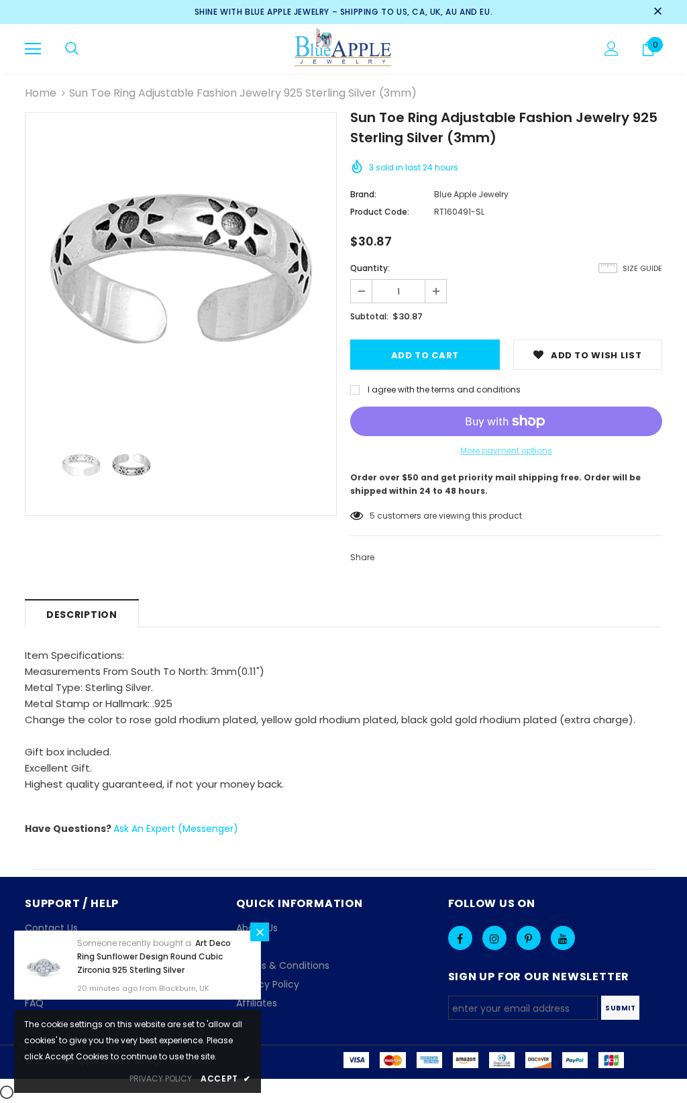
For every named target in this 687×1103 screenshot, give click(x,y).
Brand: (363, 194)
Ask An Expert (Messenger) (175, 828)
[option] (180, 268)
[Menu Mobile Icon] (33, 49)
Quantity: (370, 268)
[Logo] (344, 48)
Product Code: (379, 211)
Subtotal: (369, 316)
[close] (657, 12)
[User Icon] (611, 49)
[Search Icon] (71, 49)
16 (374, 515)
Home (40, 93)
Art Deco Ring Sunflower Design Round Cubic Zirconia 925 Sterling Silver (154, 956)
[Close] (259, 932)
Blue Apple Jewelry (471, 194)
